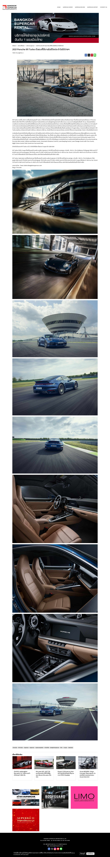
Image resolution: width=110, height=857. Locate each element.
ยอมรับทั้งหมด (90, 853)
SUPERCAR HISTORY (92, 7)
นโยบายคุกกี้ (25, 854)
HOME (59, 7)
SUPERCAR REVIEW (80, 7)
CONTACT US (103, 7)
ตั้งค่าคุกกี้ (82, 853)
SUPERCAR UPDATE (68, 7)
